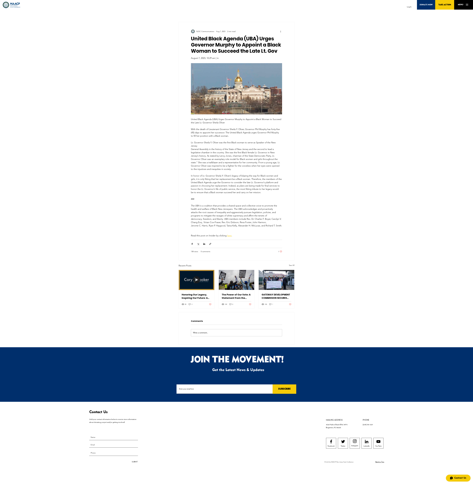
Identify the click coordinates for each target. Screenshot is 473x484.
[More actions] (280, 31)
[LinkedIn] (366, 441)
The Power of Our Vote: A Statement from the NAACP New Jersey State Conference (236, 296)
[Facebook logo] (331, 441)
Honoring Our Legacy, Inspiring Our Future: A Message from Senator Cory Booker (195, 296)
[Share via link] (210, 244)
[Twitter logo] (343, 441)
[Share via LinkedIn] (204, 244)
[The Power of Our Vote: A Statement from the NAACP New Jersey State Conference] (236, 280)
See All (291, 265)
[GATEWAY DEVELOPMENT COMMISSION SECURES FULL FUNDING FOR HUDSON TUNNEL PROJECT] (276, 280)
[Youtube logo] (378, 441)
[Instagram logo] (354, 441)
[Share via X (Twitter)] (198, 244)
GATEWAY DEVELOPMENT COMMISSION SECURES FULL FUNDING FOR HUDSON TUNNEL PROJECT (276, 296)
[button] (460, 4)
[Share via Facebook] (192, 244)
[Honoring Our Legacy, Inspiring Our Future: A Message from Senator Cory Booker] (196, 280)
